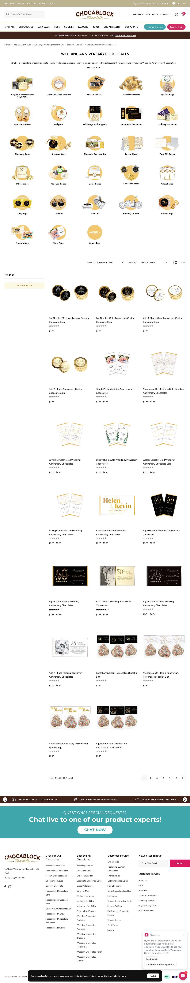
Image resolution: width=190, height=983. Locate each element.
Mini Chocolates (114, 886)
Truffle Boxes (113, 875)
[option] (34, 799)
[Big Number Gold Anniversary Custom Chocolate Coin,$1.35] (117, 292)
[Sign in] (176, 14)
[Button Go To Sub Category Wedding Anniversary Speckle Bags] (167, 87)
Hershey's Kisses (115, 906)
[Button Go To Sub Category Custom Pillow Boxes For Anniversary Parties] (22, 176)
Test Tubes (112, 925)
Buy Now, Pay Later (147, 905)
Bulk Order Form (146, 910)
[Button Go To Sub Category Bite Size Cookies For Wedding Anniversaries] (22, 117)
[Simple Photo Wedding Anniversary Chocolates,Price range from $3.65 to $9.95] (117, 363)
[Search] (7, 14)
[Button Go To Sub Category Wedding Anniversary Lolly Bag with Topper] (95, 117)
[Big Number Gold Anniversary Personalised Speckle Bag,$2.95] (117, 718)
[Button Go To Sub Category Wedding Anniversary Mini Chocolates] (95, 87)
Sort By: (133, 262)
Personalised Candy (55, 913)
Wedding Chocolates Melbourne (86, 945)
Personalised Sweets (55, 927)
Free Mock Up (176, 27)
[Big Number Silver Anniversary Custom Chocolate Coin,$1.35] (70, 292)
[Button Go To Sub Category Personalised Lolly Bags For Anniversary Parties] (22, 206)
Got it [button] (153, 976)
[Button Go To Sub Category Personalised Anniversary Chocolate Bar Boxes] (95, 146)
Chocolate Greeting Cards (119, 901)
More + (110, 930)
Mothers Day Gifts (85, 901)
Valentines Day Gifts (86, 906)
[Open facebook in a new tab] (5, 887)
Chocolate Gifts (84, 870)
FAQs (141, 885)
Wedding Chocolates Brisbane (86, 936)
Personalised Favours (86, 911)
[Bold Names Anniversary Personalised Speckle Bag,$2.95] (70, 718)
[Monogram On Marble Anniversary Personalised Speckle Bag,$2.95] (164, 647)
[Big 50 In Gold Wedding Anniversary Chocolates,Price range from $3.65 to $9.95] (164, 505)
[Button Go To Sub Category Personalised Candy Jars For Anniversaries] (58, 176)
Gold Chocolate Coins (117, 880)
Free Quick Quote (155, 27)
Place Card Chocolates (56, 875)
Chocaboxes (113, 861)
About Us (142, 880)
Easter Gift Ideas (84, 886)
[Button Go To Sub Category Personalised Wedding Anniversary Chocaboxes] (167, 176)
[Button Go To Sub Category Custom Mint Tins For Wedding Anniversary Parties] (95, 206)
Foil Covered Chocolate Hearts (118, 913)
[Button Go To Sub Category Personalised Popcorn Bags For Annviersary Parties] (22, 235)
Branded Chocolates (55, 865)
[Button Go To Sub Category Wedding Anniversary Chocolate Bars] (22, 87)
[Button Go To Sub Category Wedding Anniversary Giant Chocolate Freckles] (58, 87)
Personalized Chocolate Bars (57, 901)
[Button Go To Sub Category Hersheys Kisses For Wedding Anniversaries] (131, 206)
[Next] (183, 778)
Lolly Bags (112, 896)
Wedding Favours (85, 865)
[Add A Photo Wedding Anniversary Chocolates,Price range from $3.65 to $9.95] (117, 576)
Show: (90, 262)
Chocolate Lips (114, 920)
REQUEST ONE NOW (125, 35)
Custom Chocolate (54, 886)
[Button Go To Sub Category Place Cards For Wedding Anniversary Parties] (58, 235)
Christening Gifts (85, 875)
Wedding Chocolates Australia (86, 927)
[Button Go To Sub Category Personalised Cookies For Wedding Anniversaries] (58, 206)
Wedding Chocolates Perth (89, 951)
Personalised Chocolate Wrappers (57, 920)
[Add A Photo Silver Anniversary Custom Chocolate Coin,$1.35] (164, 292)
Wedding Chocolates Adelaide (86, 918)
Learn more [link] (120, 976)
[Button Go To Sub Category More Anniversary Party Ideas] (95, 235)
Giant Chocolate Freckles (119, 891)
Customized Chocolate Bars (59, 908)
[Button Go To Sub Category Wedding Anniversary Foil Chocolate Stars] (131, 176)
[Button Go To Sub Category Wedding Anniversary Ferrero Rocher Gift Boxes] (131, 117)
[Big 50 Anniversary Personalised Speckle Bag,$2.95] (117, 647)
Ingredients (143, 890)
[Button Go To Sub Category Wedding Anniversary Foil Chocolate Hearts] (131, 87)
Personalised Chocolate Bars (57, 893)
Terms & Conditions (147, 895)
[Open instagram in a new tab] (10, 887)
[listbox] (153, 262)
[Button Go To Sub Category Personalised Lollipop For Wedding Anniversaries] (58, 117)
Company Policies (146, 900)
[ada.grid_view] (175, 262)
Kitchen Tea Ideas (85, 896)
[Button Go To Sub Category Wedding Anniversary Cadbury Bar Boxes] (167, 117)
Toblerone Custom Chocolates (116, 868)
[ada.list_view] (183, 262)
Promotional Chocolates (57, 870)
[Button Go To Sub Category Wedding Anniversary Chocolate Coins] (22, 146)
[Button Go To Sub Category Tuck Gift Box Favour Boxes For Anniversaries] (167, 146)
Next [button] (185, 799)
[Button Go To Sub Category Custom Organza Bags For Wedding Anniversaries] (58, 146)
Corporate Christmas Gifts (89, 880)
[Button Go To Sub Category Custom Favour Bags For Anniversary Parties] (131, 146)
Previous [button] (5, 799)
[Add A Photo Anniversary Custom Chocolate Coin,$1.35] (70, 363)
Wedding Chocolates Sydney (86, 959)
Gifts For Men (83, 891)
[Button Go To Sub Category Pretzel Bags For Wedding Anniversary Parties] (167, 206)
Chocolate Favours (54, 880)
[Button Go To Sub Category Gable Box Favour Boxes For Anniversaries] (95, 176)
